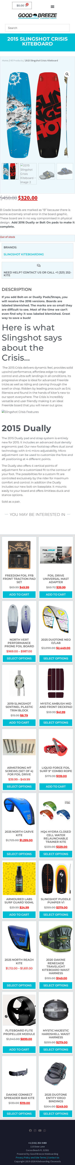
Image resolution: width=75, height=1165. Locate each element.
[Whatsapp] (45, 1130)
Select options (19, 658)
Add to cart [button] (19, 594)
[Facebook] (30, 1130)
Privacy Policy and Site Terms (31, 1157)
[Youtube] (40, 1130)
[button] (52, 6)
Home (5, 60)
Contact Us (53, 1157)
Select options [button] (55, 914)
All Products (16, 60)
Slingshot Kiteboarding (24, 254)
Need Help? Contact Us (23, 272)
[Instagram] (35, 1130)
